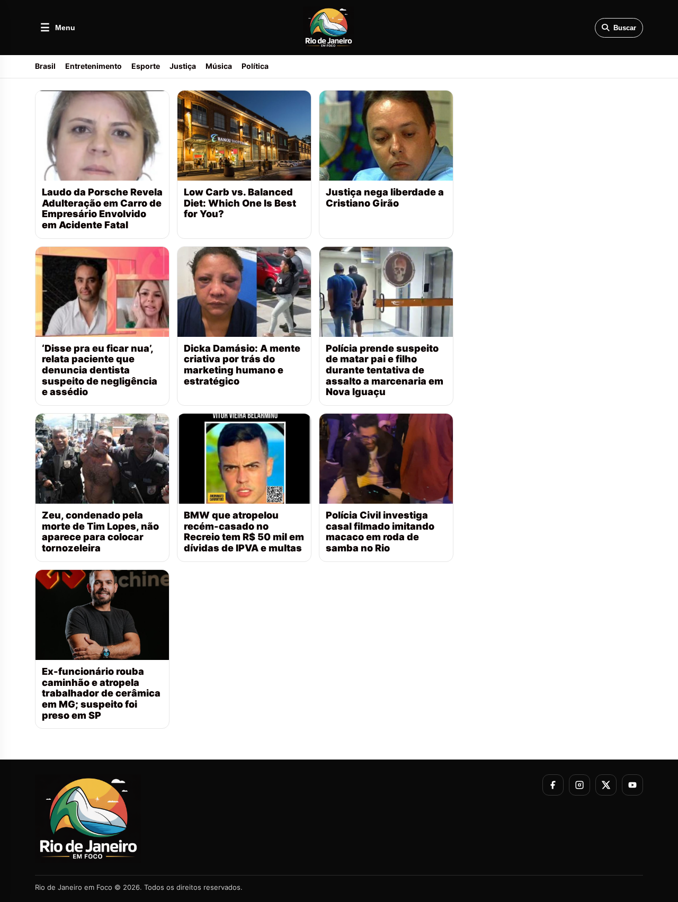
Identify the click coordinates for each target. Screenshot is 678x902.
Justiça (183, 65)
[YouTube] (632, 785)
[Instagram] (579, 785)
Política (255, 65)
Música (219, 65)
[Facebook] (553, 785)
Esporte (145, 65)
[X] (606, 785)
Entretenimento (93, 65)
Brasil (45, 65)
